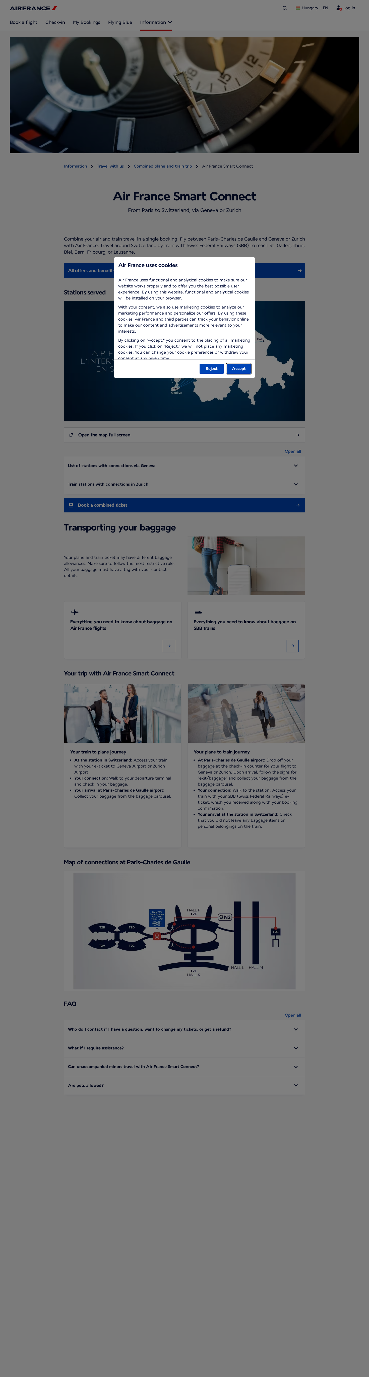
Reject (212, 368)
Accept (239, 368)
